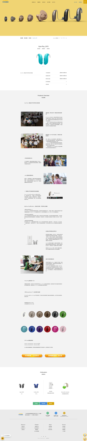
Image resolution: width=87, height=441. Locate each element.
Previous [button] (19, 58)
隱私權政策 (47, 438)
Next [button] (67, 58)
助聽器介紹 (34, 2)
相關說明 (43, 48)
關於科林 (43, 2)
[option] (43, 59)
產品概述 (38, 48)
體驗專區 (39, 2)
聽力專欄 (48, 2)
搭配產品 (48, 48)
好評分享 (53, 2)
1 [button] (42, 66)
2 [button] (44, 66)
